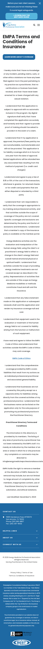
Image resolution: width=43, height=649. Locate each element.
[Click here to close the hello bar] (40, 3)
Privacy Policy (16, 572)
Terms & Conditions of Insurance (21, 576)
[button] (34, 25)
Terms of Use (27, 572)
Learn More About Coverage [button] (19, 57)
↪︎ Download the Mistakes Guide (21, 16)
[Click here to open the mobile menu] (38, 25)
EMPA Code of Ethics (21, 358)
